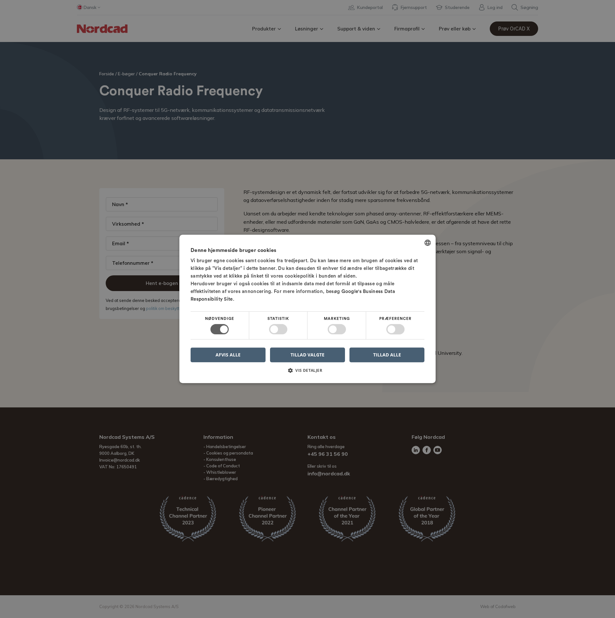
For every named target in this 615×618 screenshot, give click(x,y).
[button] (307, 373)
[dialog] (307, 309)
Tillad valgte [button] (307, 355)
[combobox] (427, 242)
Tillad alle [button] (387, 355)
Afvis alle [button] (228, 355)
